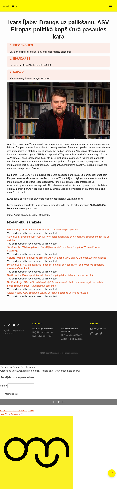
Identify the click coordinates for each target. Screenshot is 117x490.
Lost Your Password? (11, 414)
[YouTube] (96, 334)
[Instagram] (91, 334)
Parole (3, 385)
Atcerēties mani (12, 393)
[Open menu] (111, 6)
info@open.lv (100, 328)
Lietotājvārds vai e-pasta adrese (17, 377)
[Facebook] (100, 334)
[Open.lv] (10, 5)
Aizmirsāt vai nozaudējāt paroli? (17, 410)
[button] (112, 473)
